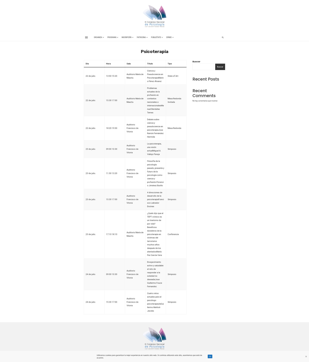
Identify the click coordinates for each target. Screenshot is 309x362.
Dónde (169, 37)
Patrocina (141, 37)
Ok (210, 356)
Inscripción (126, 37)
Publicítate (156, 37)
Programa (111, 37)
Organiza (98, 37)
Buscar (196, 61)
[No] (306, 356)
